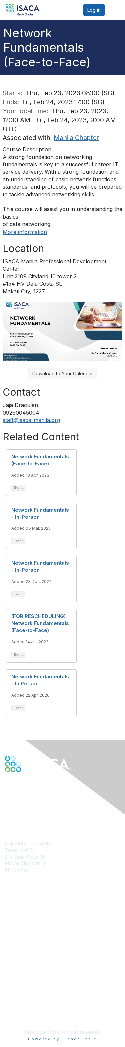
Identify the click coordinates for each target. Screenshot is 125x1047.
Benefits (14, 924)
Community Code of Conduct (37, 986)
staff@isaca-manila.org (31, 420)
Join (9, 918)
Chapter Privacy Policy (30, 1015)
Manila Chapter (76, 138)
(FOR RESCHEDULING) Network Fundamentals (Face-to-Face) (40, 623)
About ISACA (19, 979)
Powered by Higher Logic (62, 1039)
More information (25, 232)
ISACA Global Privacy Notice (36, 1006)
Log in (94, 10)
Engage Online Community (34, 805)
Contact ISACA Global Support (38, 941)
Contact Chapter (23, 879)
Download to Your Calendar (62, 373)
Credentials (17, 931)
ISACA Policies (21, 992)
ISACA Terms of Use (27, 999)
